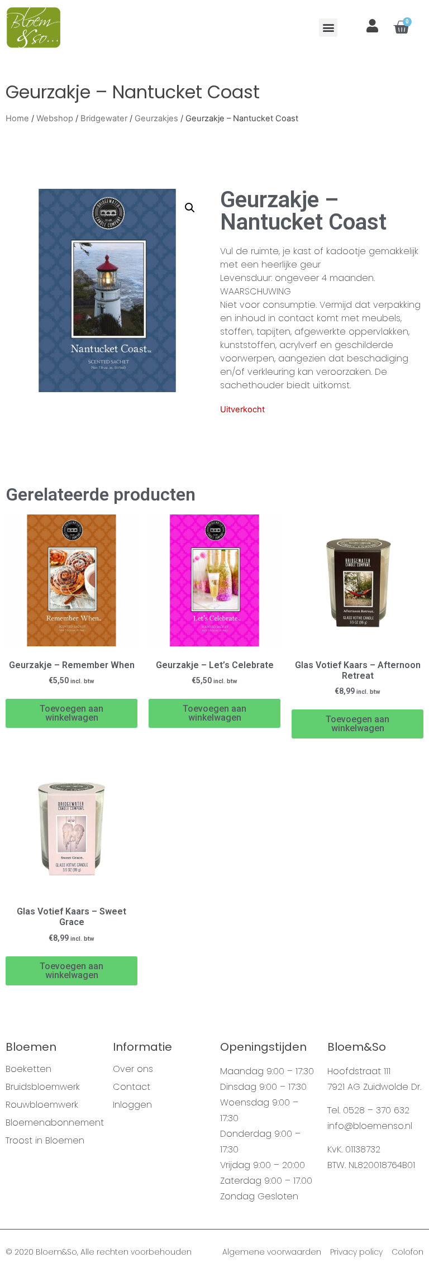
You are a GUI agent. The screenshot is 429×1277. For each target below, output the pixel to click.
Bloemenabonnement (54, 1122)
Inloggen (132, 1105)
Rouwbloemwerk (42, 1105)
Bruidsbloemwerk (43, 1087)
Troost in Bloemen (45, 1140)
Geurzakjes (156, 118)
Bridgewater (103, 118)
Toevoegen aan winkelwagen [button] (71, 713)
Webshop (54, 118)
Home (17, 118)
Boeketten (28, 1069)
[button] (328, 27)
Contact (131, 1087)
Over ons (133, 1069)
